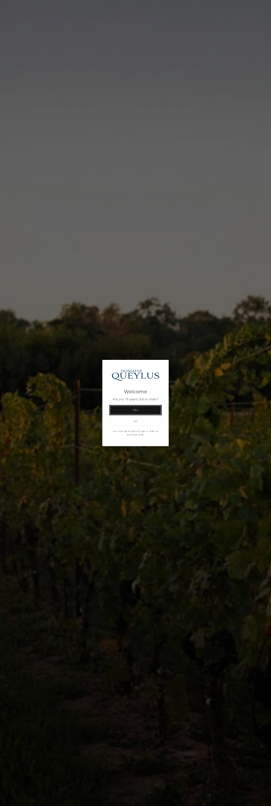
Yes (135, 410)
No (135, 421)
